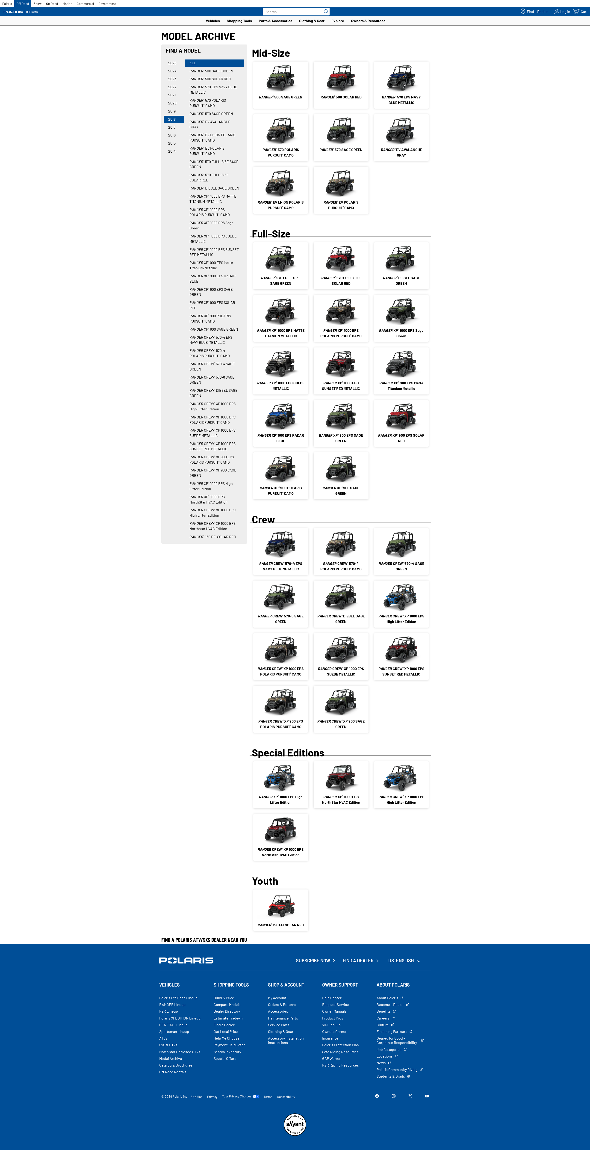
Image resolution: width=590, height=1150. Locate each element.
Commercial (85, 4)
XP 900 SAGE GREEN (213, 329)
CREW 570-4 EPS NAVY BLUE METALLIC (210, 340)
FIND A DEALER (358, 960)
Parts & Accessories (275, 20)
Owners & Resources (368, 20)
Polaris (7, 4)
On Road (52, 4)
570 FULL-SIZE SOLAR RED (209, 177)
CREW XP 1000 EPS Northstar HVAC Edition (212, 526)
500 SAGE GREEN (211, 71)
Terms (268, 1097)
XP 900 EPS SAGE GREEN (211, 292)
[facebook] (377, 1096)
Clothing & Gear (311, 20)
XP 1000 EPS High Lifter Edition (211, 486)
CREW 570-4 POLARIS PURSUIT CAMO (209, 353)
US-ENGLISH (401, 960)
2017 (172, 127)
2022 (172, 87)
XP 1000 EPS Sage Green (211, 225)
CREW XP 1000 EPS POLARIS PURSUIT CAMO (212, 419)
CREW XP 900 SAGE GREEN (212, 472)
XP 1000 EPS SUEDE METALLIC (213, 238)
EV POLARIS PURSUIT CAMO (206, 151)
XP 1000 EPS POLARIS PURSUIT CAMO (209, 212)
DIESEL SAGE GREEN (214, 188)
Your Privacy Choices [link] (236, 1096)
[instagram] (393, 1096)
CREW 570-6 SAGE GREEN (212, 380)
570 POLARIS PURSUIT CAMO (207, 103)
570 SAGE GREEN (211, 113)
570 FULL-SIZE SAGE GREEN (214, 164)
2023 (172, 79)
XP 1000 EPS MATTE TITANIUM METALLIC (212, 199)
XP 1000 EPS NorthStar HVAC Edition (208, 499)
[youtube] (427, 1096)
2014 (172, 151)
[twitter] (410, 1096)
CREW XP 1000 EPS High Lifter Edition (212, 406)
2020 (172, 103)
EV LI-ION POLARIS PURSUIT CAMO (212, 137)
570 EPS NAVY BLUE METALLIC (213, 89)
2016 (172, 135)
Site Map (197, 1097)
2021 (172, 95)
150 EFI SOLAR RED (212, 536)
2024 (172, 71)
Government (107, 4)
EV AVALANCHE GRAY (209, 124)
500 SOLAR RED (210, 79)
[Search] (325, 11)
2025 (172, 63)
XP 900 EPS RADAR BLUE (212, 278)
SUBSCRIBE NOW (313, 960)
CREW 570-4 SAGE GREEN (212, 366)
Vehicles (213, 20)
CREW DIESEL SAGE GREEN (213, 393)
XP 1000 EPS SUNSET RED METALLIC (214, 252)
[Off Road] (20, 12)
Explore (337, 20)
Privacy (212, 1097)
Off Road (23, 4)
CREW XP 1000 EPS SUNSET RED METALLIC (212, 446)
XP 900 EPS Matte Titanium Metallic (211, 265)
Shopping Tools (239, 20)
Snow (37, 4)
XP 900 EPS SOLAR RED (212, 305)
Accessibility (286, 1097)
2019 (172, 111)
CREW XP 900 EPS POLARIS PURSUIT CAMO (211, 459)
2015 (172, 143)
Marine (67, 4)
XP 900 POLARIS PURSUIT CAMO (210, 318)
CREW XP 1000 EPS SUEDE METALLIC (212, 433)
